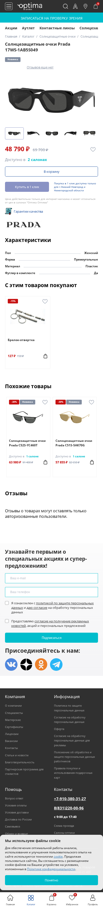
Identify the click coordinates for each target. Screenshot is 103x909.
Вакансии (11, 741)
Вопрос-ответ (14, 798)
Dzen (26, 664)
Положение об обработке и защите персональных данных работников (74, 756)
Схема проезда (64, 826)
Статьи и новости (16, 755)
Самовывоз (12, 826)
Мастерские (13, 720)
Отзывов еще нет (40, 67)
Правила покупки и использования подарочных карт (73, 772)
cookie (58, 856)
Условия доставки (17, 812)
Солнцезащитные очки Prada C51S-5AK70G (74, 443)
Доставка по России (18, 819)
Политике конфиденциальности (51, 869)
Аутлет (28, 28)
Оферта (59, 729)
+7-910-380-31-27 (70, 798)
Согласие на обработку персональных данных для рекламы (72, 740)
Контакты (11, 748)
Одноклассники (41, 664)
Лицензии (11, 734)
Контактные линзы (57, 28)
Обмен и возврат (16, 834)
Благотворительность (19, 762)
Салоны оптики (64, 833)
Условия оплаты (15, 805)
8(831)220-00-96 (69, 807)
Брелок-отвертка (21, 340)
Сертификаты (14, 727)
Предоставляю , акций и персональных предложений (50, 623)
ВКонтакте (11, 664)
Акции (11, 28)
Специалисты (14, 713)
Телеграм (56, 664)
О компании (13, 705)
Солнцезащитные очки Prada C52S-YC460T (27, 443)
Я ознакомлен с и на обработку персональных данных (52, 607)
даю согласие (36, 607)
